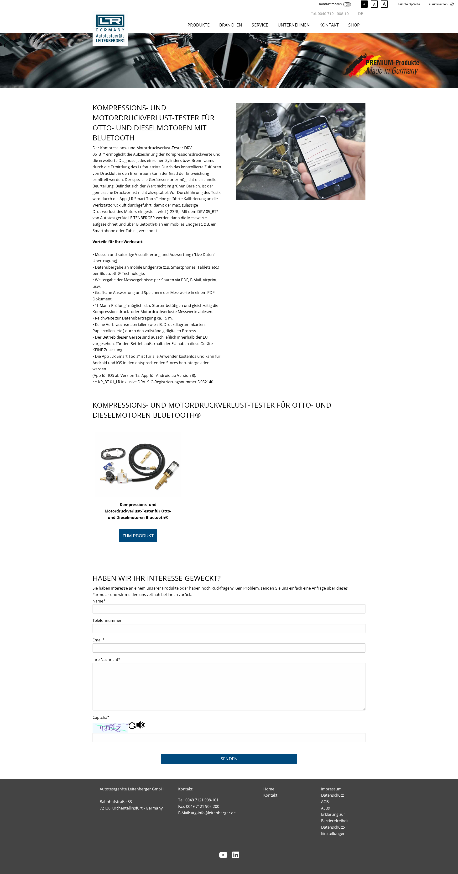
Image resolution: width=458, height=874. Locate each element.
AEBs (325, 808)
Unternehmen (294, 25)
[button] (132, 727)
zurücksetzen (438, 4)
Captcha (101, 717)
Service (260, 25)
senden (229, 759)
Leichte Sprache (409, 4)
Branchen (230, 25)
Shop (354, 25)
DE (360, 13)
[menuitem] (199, 26)
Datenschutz (332, 795)
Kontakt (329, 25)
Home (268, 789)
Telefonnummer (107, 620)
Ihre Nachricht (106, 659)
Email (98, 640)
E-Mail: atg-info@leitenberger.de (207, 812)
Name (99, 601)
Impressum (331, 789)
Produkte (198, 25)
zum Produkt (138, 535)
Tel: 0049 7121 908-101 (331, 13)
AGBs (326, 801)
